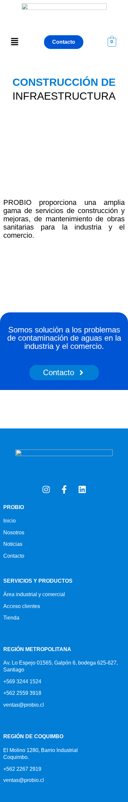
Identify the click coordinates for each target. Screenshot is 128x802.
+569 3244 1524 (22, 681)
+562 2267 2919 (22, 769)
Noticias (12, 544)
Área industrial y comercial (34, 594)
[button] (14, 42)
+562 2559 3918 (22, 693)
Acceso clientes (21, 606)
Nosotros (13, 532)
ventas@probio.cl (23, 705)
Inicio (9, 520)
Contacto (13, 556)
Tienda (11, 617)
